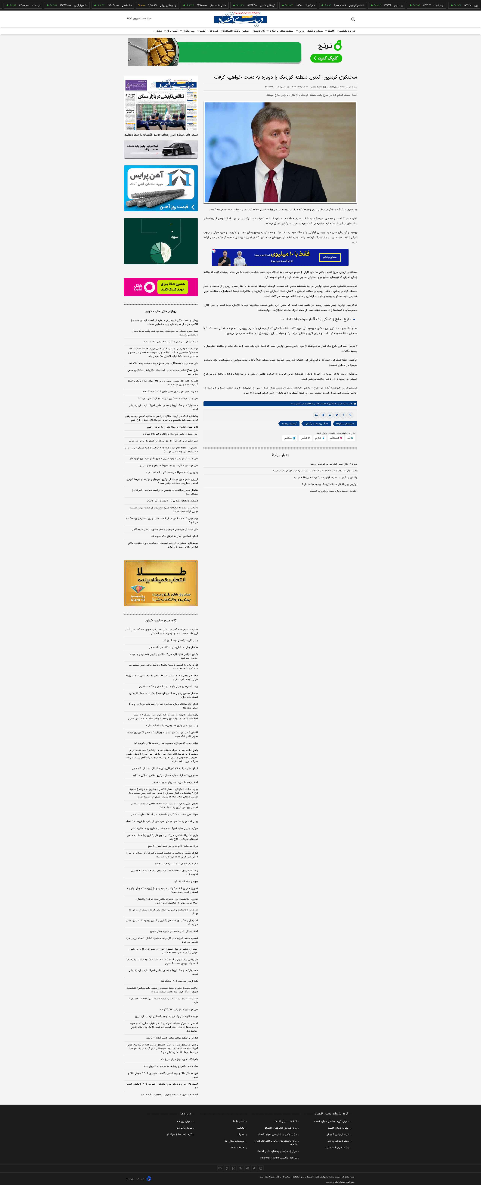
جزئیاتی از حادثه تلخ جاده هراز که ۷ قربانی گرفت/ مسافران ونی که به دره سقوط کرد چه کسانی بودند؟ (161, 450)
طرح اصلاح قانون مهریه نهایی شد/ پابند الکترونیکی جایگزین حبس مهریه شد (162, 372)
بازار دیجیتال (258, 31)
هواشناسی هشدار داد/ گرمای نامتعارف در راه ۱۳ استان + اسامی (164, 814)
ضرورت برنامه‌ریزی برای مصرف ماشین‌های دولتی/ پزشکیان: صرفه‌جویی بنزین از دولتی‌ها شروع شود (167, 901)
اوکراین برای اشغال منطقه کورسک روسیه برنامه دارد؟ (329, 484)
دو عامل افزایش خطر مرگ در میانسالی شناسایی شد (171, 342)
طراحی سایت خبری (138, 1178)
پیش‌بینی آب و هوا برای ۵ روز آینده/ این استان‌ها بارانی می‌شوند (163, 441)
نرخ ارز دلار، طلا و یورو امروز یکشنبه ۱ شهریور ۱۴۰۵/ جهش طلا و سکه (163, 1075)
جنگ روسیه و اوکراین (316, 424)
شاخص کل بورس (322, 5)
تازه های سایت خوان (160, 620)
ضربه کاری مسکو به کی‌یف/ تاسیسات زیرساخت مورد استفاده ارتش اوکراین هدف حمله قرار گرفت (163, 545)
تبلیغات (240, 1128)
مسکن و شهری (315, 31)
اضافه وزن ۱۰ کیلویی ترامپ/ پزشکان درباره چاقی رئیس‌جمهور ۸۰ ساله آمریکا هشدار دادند (163, 667)
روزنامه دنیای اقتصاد (338, 1128)
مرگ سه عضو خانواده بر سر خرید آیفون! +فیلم (173, 846)
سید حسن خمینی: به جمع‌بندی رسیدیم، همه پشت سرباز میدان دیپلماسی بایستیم (165, 333)
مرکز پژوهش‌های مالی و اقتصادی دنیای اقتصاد (276, 1143)
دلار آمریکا (275, 5)
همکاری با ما (237, 1148)
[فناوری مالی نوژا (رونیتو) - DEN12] (161, 583)
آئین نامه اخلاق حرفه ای (179, 1134)
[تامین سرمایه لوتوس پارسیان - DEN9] (161, 241)
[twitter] (337, 415)
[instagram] (261, 1168)
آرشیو (202, 31)
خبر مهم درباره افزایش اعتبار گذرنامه (179, 1009)
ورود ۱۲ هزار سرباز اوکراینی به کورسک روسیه (333, 464)
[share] (234, 1168)
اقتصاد (331, 31)
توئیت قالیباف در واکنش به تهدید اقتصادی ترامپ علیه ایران (166, 1016)
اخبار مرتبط (280, 455)
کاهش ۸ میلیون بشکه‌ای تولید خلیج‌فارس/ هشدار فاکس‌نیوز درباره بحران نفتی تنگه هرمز (162, 734)
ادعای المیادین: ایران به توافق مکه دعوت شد (174, 536)
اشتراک (241, 1134)
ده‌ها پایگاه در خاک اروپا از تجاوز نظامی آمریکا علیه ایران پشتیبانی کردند (163, 407)
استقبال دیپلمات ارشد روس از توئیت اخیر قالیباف (172, 501)
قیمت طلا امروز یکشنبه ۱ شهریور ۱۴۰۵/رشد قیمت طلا (169, 1095)
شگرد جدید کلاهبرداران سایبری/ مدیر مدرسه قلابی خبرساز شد (166, 743)
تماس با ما (238, 1121)
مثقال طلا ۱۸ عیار (184, 5)
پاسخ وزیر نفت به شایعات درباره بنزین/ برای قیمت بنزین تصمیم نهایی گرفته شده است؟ (164, 510)
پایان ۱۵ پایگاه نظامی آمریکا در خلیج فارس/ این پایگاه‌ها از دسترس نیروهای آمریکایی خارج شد (162, 837)
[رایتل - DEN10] (161, 287)
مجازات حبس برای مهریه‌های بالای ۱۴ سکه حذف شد (170, 392)
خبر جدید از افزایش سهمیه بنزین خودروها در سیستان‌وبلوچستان (163, 458)
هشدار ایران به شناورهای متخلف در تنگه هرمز (173, 647)
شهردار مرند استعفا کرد (186, 881)
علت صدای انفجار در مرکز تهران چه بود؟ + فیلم (172, 427)
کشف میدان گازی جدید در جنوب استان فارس (174, 931)
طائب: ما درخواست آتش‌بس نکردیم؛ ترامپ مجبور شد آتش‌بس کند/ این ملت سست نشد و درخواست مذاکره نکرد (162, 631)
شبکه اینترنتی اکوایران (337, 1134)
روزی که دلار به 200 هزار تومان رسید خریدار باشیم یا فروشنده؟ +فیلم (162, 821)
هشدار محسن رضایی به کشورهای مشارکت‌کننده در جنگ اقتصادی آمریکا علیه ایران (163, 695)
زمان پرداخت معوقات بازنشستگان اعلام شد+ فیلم (172, 472)
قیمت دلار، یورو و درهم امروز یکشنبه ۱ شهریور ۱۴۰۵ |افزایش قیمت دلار (162, 1086)
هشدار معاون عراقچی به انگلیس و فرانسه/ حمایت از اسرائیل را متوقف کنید (165, 492)
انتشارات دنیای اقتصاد (285, 1121)
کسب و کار (172, 31)
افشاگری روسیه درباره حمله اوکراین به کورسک (333, 491)
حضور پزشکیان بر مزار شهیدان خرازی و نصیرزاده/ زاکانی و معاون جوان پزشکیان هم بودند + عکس (163, 951)
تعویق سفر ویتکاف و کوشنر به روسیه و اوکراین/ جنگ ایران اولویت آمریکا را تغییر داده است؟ (162, 890)
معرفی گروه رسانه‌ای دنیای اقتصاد (331, 1121)
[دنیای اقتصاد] (240, 19)
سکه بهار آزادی (46, 5)
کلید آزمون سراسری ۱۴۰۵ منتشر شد (179, 981)
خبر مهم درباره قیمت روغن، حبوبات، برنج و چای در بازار (168, 465)
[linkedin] (330, 415)
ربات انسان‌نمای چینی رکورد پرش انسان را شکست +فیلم (168, 686)
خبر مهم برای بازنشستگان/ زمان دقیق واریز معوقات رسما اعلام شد (163, 363)
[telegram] (323, 415)
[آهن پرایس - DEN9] (161, 188)
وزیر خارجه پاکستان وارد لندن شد (180, 640)
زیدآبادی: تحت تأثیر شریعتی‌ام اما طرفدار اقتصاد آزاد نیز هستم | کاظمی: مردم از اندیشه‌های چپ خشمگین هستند (164, 322)
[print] (316, 415)
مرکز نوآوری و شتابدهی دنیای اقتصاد (277, 1134)
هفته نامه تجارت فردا (338, 1141)
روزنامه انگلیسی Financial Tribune (278, 1158)
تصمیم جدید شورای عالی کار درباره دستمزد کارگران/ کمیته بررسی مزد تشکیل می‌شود (162, 940)
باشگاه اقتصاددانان (230, 31)
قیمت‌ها (213, 31)
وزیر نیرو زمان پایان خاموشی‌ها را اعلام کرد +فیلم (172, 726)
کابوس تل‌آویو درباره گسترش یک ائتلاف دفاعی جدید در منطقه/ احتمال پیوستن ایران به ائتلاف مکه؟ (164, 805)
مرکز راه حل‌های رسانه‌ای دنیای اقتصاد (277, 1151)
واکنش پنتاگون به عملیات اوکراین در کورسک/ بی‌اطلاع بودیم (325, 477)
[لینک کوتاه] (350, 415)
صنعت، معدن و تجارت (281, 31)
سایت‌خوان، (341, 403)
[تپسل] (214, 251)
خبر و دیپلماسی (347, 31)
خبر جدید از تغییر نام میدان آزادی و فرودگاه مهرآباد (170, 434)
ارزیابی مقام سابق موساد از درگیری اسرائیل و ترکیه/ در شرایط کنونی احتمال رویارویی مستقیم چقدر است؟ (162, 481)
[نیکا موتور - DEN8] (161, 149)
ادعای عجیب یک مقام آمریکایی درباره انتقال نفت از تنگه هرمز (165, 768)
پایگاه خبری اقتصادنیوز (337, 1148)
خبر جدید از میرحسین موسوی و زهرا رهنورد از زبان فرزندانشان (165, 529)
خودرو (246, 31)
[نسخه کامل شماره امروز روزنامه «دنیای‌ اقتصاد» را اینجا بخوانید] (161, 103)
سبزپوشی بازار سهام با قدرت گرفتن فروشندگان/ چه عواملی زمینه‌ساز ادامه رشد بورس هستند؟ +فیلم (162, 961)
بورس (301, 31)
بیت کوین (364, 5)
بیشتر (158, 31)
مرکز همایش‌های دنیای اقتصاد (281, 1128)
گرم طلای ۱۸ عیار (233, 5)
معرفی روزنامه (184, 1121)
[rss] (240, 1168)
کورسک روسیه (289, 424)
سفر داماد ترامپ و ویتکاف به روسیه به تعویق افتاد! (170, 1066)
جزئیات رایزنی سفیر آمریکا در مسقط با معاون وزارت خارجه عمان (164, 828)
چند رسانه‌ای (188, 31)
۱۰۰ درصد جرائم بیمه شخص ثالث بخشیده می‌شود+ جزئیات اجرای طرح (163, 1000)
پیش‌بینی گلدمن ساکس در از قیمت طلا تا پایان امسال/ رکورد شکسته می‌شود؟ (162, 520)
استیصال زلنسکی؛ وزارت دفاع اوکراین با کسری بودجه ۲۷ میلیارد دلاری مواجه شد (162, 922)
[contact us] (227, 1168)
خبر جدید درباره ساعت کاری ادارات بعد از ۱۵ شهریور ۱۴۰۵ (167, 399)
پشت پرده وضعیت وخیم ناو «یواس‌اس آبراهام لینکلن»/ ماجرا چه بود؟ (163, 912)
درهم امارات (404, 5)
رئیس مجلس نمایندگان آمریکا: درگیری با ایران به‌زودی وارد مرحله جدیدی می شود (163, 656)
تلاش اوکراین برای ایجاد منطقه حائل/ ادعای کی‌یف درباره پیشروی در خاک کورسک (314, 471)
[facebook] (343, 415)
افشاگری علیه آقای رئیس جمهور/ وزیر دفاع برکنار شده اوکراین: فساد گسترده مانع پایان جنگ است (163, 383)
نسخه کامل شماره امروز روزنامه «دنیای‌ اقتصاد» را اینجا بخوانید (161, 135)
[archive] (220, 1168)
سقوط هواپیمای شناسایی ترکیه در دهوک (176, 864)
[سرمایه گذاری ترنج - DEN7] (240, 52)
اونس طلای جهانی (134, 5)
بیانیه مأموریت (184, 1128)
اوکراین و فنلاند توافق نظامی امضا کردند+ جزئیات (172, 1038)
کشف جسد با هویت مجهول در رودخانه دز (175, 782)
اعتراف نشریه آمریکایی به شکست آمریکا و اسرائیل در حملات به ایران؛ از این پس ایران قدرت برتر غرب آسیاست (162, 855)
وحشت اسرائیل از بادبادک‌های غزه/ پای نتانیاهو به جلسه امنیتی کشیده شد (164, 872)
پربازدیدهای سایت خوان (160, 311)
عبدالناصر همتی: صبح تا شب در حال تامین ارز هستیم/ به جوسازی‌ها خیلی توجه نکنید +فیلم (162, 677)
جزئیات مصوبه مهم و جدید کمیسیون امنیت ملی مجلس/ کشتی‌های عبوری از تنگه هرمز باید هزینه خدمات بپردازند (162, 990)
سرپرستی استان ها (234, 1141)
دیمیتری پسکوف (345, 424)
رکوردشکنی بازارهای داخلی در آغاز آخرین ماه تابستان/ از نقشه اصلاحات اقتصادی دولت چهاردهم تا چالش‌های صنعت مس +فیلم (163, 717)
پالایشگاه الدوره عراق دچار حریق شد (179, 1059)
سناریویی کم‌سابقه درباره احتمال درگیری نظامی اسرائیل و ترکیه (165, 775)
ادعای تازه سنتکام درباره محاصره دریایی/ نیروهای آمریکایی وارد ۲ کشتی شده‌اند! (163, 706)
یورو (441, 5)
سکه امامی (92, 5)
